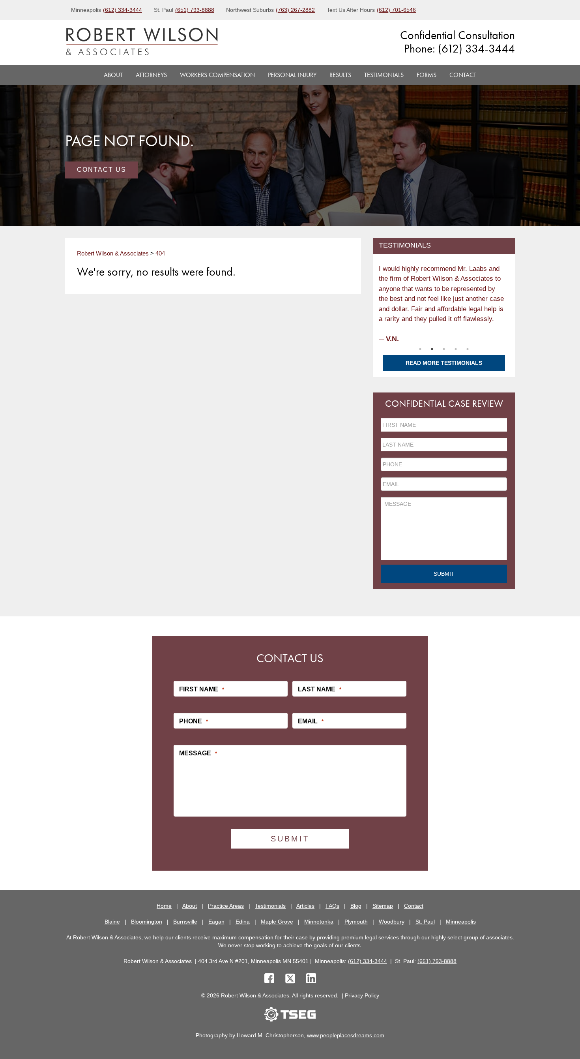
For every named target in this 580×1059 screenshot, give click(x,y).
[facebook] (269, 979)
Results (340, 75)
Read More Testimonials (444, 363)
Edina (243, 921)
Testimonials (384, 75)
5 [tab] (467, 349)
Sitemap (382, 906)
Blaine (112, 921)
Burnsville (185, 921)
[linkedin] (311, 979)
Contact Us (101, 169)
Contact (462, 75)
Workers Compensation (217, 75)
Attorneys (151, 75)
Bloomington (146, 921)
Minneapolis (461, 921)
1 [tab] (420, 349)
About (113, 75)
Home (164, 906)
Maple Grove (277, 921)
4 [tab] (456, 349)
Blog (355, 906)
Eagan (216, 921)
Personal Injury (292, 75)
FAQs (332, 906)
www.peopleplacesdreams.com (345, 1035)
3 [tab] (444, 349)
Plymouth (356, 921)
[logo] (142, 42)
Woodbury (391, 921)
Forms (426, 75)
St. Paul (425, 921)
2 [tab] (432, 349)
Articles (305, 906)
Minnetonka (318, 921)
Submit (444, 574)
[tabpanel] (444, 301)
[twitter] (291, 979)
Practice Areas (226, 906)
